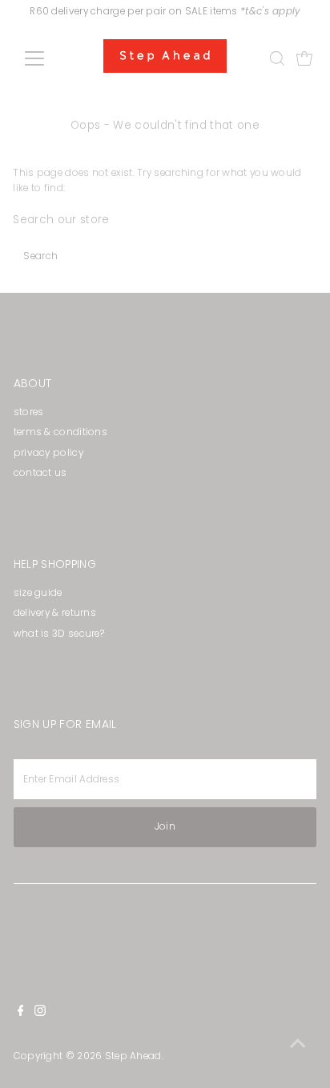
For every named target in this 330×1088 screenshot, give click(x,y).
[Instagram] (40, 1013)
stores (29, 412)
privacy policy (48, 452)
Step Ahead (133, 1056)
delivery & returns (55, 612)
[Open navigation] (49, 58)
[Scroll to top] (298, 1044)
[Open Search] (277, 58)
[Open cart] (304, 58)
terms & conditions (60, 432)
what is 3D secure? (59, 633)
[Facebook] (21, 1013)
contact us (40, 472)
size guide (38, 592)
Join (165, 826)
